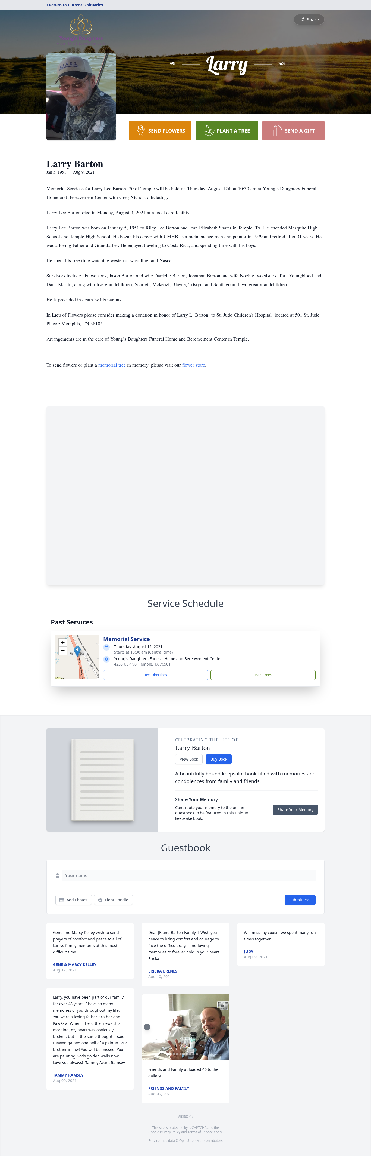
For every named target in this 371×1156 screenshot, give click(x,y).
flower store (193, 364)
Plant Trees (263, 675)
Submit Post (300, 899)
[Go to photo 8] (190, 1054)
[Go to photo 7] (187, 1054)
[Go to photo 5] (180, 1054)
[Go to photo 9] (193, 1054)
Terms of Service (200, 1132)
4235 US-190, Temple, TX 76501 (142, 664)
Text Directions (155, 675)
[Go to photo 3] (174, 1054)
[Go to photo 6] (184, 1054)
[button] (77, 651)
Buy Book (218, 759)
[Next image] (224, 1027)
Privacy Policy (170, 1132)
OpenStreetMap (191, 1140)
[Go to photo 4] (177, 1054)
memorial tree (112, 364)
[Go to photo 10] (197, 1054)
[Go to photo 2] (170, 1054)
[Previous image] (147, 1027)
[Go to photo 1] (167, 1054)
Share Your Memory (295, 809)
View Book (189, 759)
